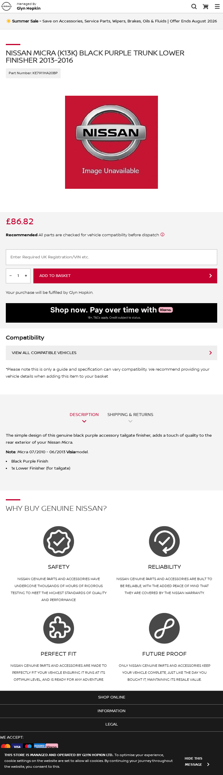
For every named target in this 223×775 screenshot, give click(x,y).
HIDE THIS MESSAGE (193, 761)
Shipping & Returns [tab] (130, 414)
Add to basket (55, 275)
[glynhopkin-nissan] (6, 6)
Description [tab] (84, 414)
